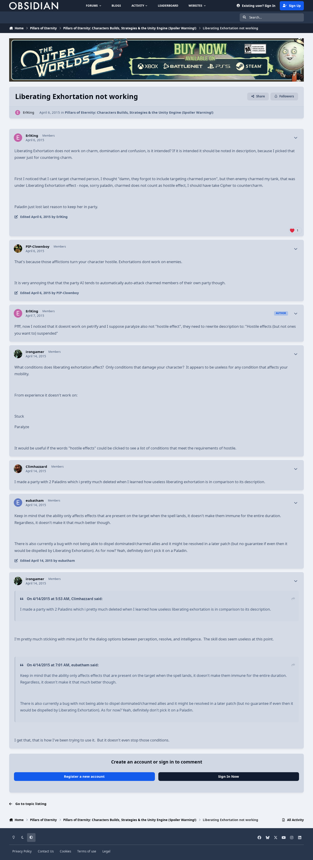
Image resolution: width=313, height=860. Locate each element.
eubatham (35, 500)
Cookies (65, 851)
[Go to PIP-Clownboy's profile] (18, 248)
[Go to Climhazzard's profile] (18, 468)
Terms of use (86, 851)
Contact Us (46, 851)
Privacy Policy (22, 851)
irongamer (35, 352)
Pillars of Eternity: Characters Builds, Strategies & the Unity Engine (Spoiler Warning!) (139, 112)
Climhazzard (36, 466)
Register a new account (84, 776)
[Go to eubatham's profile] (18, 502)
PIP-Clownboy (37, 246)
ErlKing (28, 112)
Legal (106, 851)
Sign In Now (228, 776)
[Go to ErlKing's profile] (17, 112)
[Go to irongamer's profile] (18, 354)
